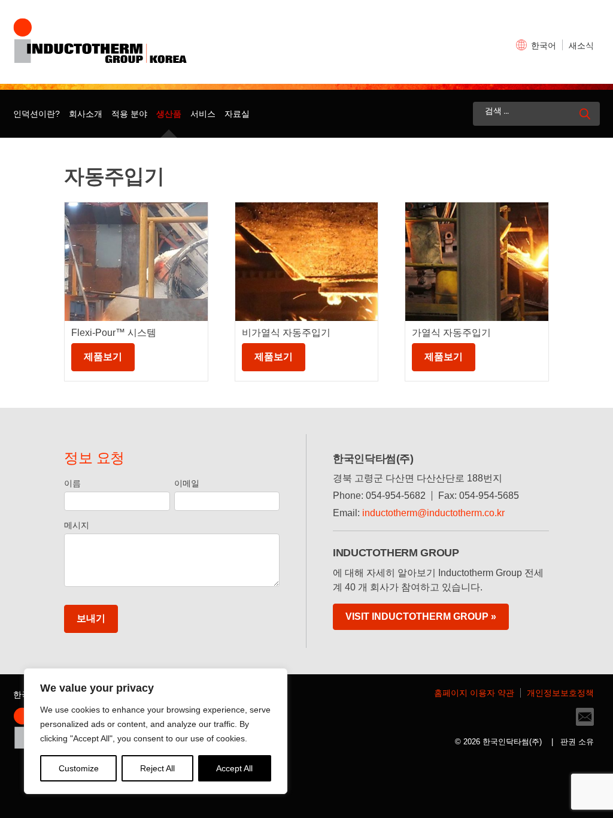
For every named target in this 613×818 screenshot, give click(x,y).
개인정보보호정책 (560, 693)
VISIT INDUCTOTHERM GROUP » (420, 616)
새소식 (581, 45)
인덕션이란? (36, 114)
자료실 (237, 114)
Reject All (157, 768)
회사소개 (85, 114)
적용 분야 (129, 114)
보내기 (91, 618)
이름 (72, 483)
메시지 (76, 525)
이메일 (186, 483)
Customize (79, 768)
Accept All (234, 768)
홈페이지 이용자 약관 (474, 693)
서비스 (203, 114)
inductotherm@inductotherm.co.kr (433, 513)
